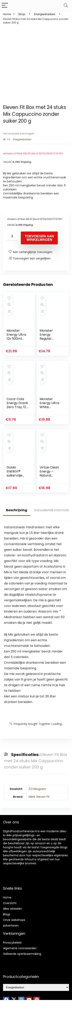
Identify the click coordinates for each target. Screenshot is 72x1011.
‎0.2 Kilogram (37, 789)
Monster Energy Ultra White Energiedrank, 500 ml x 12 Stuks (50, 409)
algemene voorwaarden (20, 948)
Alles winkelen (12, 909)
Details (7, 162)
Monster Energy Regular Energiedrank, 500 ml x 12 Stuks (50, 340)
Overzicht (10, 903)
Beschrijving (16, 510)
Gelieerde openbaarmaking (22, 954)
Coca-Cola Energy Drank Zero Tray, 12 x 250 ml (17, 405)
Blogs (6, 914)
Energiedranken (44, 14)
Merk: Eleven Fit (39, 797)
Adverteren (11, 926)
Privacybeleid (12, 943)
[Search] (66, 5)
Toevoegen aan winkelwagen (39, 238)
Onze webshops (14, 920)
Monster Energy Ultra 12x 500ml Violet (16, 336)
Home (7, 14)
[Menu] (5, 5)
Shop (21, 14)
